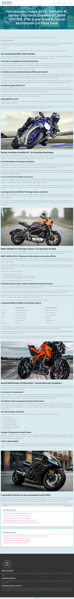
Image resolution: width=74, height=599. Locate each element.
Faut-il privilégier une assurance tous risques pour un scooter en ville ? (19, 520)
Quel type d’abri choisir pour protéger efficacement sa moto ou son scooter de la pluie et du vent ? (26, 536)
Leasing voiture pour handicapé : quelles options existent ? (16, 538)
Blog (70, 3)
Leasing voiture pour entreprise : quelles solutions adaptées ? (17, 540)
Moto (59, 3)
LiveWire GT (57, 155)
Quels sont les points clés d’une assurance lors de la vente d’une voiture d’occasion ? (19, 504)
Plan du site (37, 598)
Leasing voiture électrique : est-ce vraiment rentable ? (15, 543)
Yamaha (59, 43)
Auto (54, 3)
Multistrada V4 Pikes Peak (29, 385)
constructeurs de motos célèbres (19, 251)
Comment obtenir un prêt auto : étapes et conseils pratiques (17, 518)
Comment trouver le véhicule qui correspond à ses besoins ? (17, 515)
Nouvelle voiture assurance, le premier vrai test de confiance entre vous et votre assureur (55, 504)
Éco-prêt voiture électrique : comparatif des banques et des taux (18, 513)
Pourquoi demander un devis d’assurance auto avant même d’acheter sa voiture (21, 522)
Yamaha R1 (11, 63)
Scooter (65, 3)
